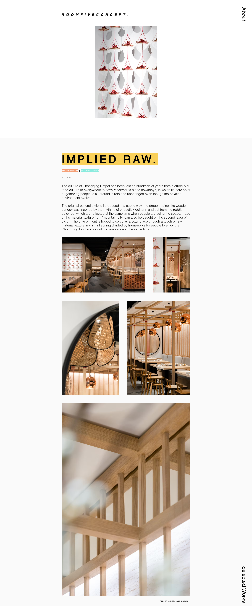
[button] (243, 14)
